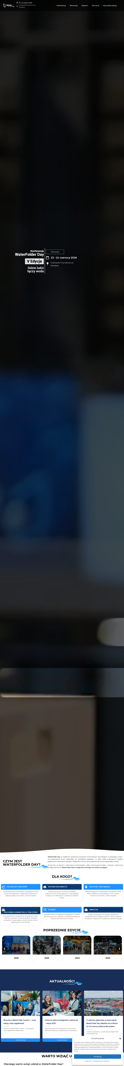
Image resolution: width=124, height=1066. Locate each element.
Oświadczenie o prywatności (101, 1061)
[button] (120, 1038)
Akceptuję (97, 1056)
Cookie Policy (88, 1061)
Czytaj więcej (20, 1040)
